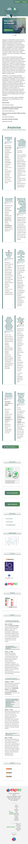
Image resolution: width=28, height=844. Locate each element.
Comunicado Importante (9, 199)
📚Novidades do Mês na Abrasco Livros (8, 254)
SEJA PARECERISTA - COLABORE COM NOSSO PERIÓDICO (22, 142)
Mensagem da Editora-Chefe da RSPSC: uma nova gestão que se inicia (21, 397)
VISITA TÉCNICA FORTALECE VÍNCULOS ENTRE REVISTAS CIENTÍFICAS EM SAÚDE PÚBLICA (9, 323)
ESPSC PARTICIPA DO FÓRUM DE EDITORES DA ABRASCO (21, 255)
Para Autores (9, 521)
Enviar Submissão (12, 493)
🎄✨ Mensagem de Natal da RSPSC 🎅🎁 (20, 320)
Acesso (25, 1)
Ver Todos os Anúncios (10, 447)
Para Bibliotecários (11, 525)
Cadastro (17, 1)
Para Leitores (9, 518)
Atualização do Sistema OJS (8, 138)
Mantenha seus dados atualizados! (8, 394)
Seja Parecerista (12, 504)
